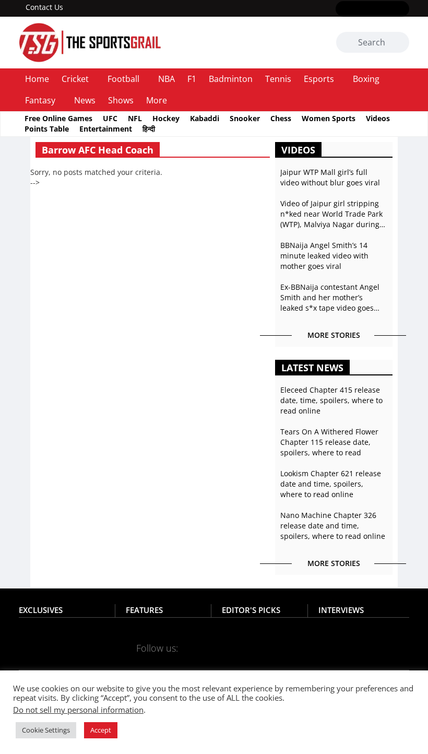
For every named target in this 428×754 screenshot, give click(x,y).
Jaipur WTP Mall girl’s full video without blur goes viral (330, 177)
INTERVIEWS (341, 610)
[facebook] (342, 9)
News (85, 100)
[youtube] (387, 9)
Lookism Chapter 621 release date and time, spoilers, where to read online (330, 483)
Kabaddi (204, 118)
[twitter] (357, 9)
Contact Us (44, 7)
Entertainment (105, 129)
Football (123, 79)
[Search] (399, 43)
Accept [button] (100, 730)
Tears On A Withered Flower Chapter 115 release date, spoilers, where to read (329, 442)
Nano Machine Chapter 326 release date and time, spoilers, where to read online (332, 525)
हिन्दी (148, 129)
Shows (121, 100)
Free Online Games (58, 118)
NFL (135, 118)
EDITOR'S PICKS (251, 610)
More (156, 100)
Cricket (75, 79)
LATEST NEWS (312, 367)
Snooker (245, 118)
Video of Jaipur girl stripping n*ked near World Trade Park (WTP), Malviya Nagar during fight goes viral (331, 214)
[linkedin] (402, 9)
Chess (280, 118)
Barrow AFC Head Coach (97, 150)
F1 (191, 79)
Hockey (166, 118)
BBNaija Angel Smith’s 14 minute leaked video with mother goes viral (324, 255)
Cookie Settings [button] (46, 730)
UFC (110, 118)
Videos (378, 118)
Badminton (231, 79)
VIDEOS (298, 150)
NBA (166, 79)
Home (37, 79)
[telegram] (269, 647)
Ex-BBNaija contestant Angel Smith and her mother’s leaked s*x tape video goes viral (329, 297)
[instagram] (372, 9)
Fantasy (40, 100)
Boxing (366, 79)
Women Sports (328, 118)
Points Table (47, 129)
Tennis (278, 79)
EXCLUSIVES (41, 610)
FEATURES (144, 610)
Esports (319, 79)
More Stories (333, 335)
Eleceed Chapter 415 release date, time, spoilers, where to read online (331, 400)
